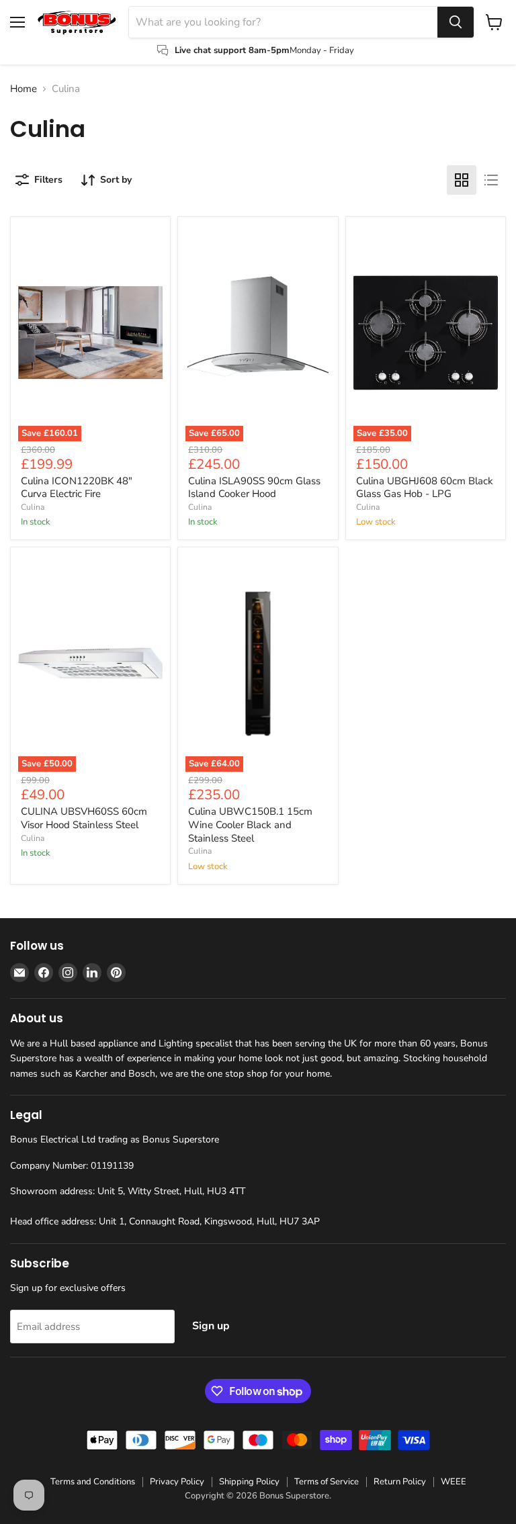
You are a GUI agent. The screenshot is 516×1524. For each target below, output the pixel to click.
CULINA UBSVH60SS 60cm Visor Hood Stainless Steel (84, 818)
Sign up (211, 1325)
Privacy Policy (177, 1482)
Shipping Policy (249, 1482)
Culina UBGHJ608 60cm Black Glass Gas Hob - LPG (424, 487)
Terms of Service (326, 1482)
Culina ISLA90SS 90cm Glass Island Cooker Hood (254, 487)
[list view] (491, 180)
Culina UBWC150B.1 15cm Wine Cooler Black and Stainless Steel (250, 824)
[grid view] (461, 180)
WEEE (453, 1482)
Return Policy (400, 1482)
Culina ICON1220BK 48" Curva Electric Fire (76, 487)
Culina (32, 507)
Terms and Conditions (92, 1482)
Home (23, 89)
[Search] (455, 22)
